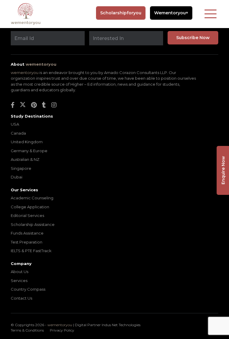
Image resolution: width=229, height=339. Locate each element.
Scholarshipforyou (120, 13)
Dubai (16, 177)
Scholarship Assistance (33, 224)
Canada (18, 133)
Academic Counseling (32, 197)
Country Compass (28, 289)
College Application (30, 206)
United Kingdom (27, 141)
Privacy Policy (62, 330)
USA (15, 124)
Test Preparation (26, 242)
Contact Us (21, 298)
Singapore (21, 168)
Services (19, 280)
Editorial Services (27, 215)
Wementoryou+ (171, 13)
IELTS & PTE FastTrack (31, 250)
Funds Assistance (27, 233)
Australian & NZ (25, 159)
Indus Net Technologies (121, 325)
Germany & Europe (29, 150)
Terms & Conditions (27, 330)
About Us (19, 271)
